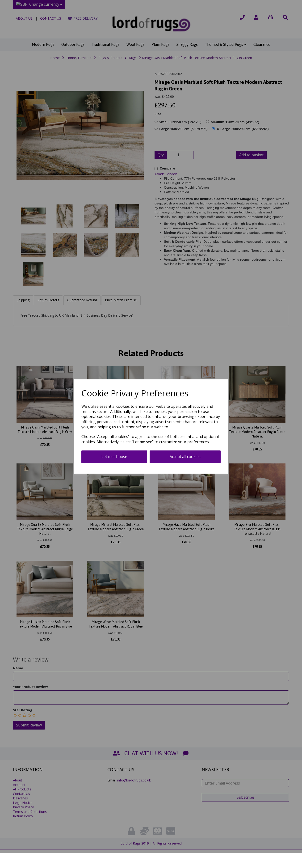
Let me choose (114, 456)
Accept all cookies (185, 456)
